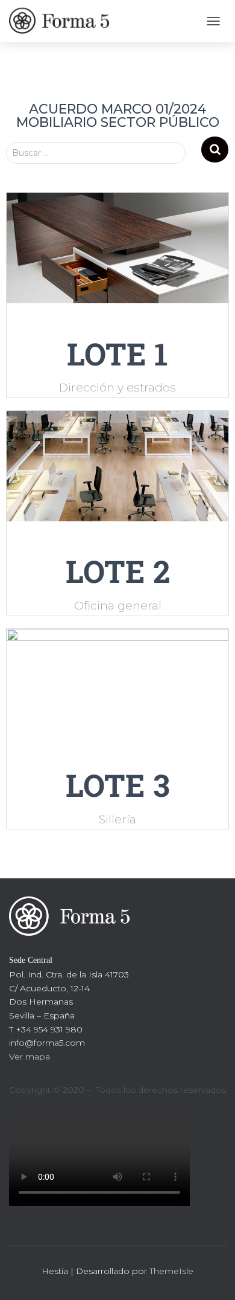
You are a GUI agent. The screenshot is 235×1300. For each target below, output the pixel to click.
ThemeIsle (171, 1271)
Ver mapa (29, 1056)
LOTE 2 (118, 571)
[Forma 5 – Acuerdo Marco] (66, 21)
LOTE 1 (117, 353)
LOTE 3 (118, 785)
